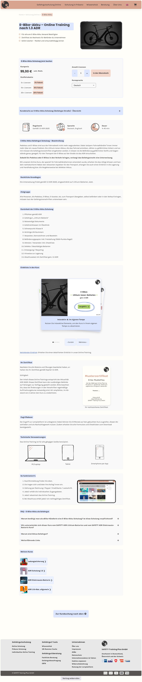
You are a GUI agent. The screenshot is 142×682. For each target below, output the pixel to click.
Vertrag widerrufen (71, 678)
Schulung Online (32, 15)
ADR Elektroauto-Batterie (39, 580)
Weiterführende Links (30, 540)
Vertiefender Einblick (28, 352)
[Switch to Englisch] (127, 4)
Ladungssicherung (36, 561)
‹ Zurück (70, 342)
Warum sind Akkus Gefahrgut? (34, 534)
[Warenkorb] (135, 4)
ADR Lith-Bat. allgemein (38, 589)
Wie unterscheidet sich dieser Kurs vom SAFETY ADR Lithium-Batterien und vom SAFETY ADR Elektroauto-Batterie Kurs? (67, 526)
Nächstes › (83, 342)
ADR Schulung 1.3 (35, 571)
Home (21, 15)
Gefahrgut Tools (50, 642)
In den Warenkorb (100, 73)
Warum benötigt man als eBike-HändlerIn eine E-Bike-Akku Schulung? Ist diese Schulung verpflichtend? (67, 519)
